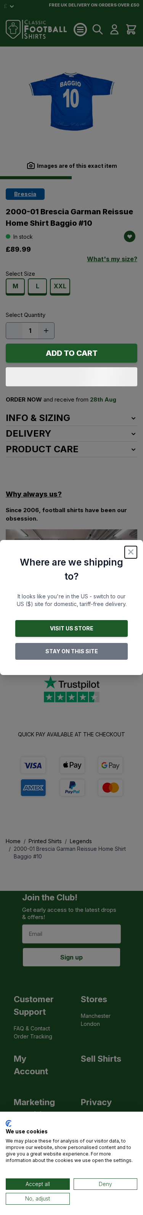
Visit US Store (71, 628)
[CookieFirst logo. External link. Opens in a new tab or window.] (8, 1123)
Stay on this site (71, 651)
